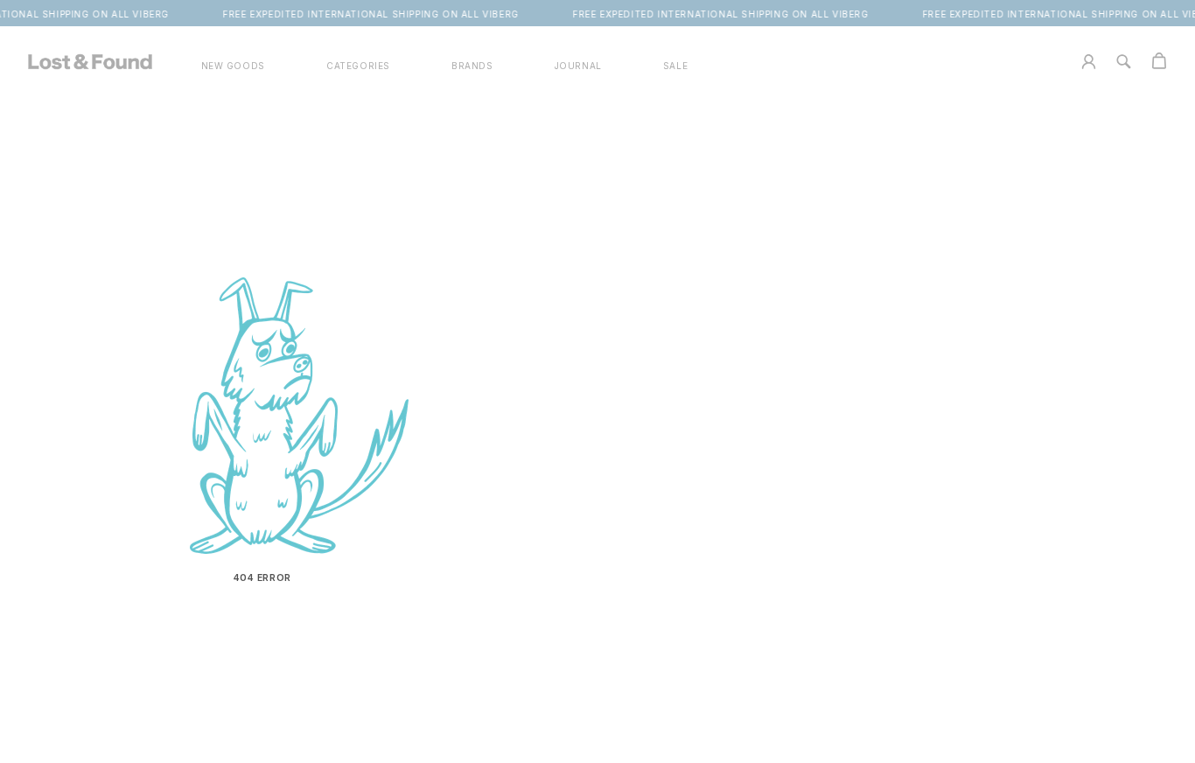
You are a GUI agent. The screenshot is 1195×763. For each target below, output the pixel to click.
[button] (358, 66)
